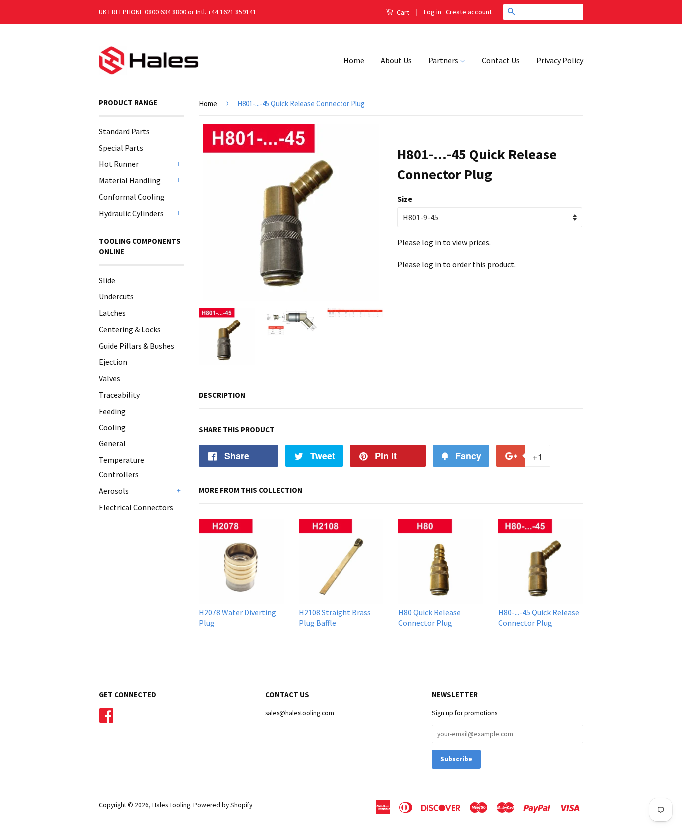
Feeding (112, 411)
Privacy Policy (559, 60)
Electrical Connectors (136, 507)
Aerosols (114, 491)
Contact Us (501, 60)
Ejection (113, 362)
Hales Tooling (171, 805)
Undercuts (116, 296)
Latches (112, 313)
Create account (469, 11)
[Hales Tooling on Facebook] (106, 714)
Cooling (112, 427)
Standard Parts (124, 131)
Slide (107, 280)
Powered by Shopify (222, 805)
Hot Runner (119, 164)
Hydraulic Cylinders (131, 213)
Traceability (119, 395)
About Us (396, 60)
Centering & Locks (130, 329)
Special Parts (121, 148)
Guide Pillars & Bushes (136, 346)
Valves (109, 378)
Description (222, 395)
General (112, 443)
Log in (432, 11)
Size (404, 199)
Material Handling (130, 180)
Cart (402, 12)
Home (353, 60)
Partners (444, 60)
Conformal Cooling (132, 197)
